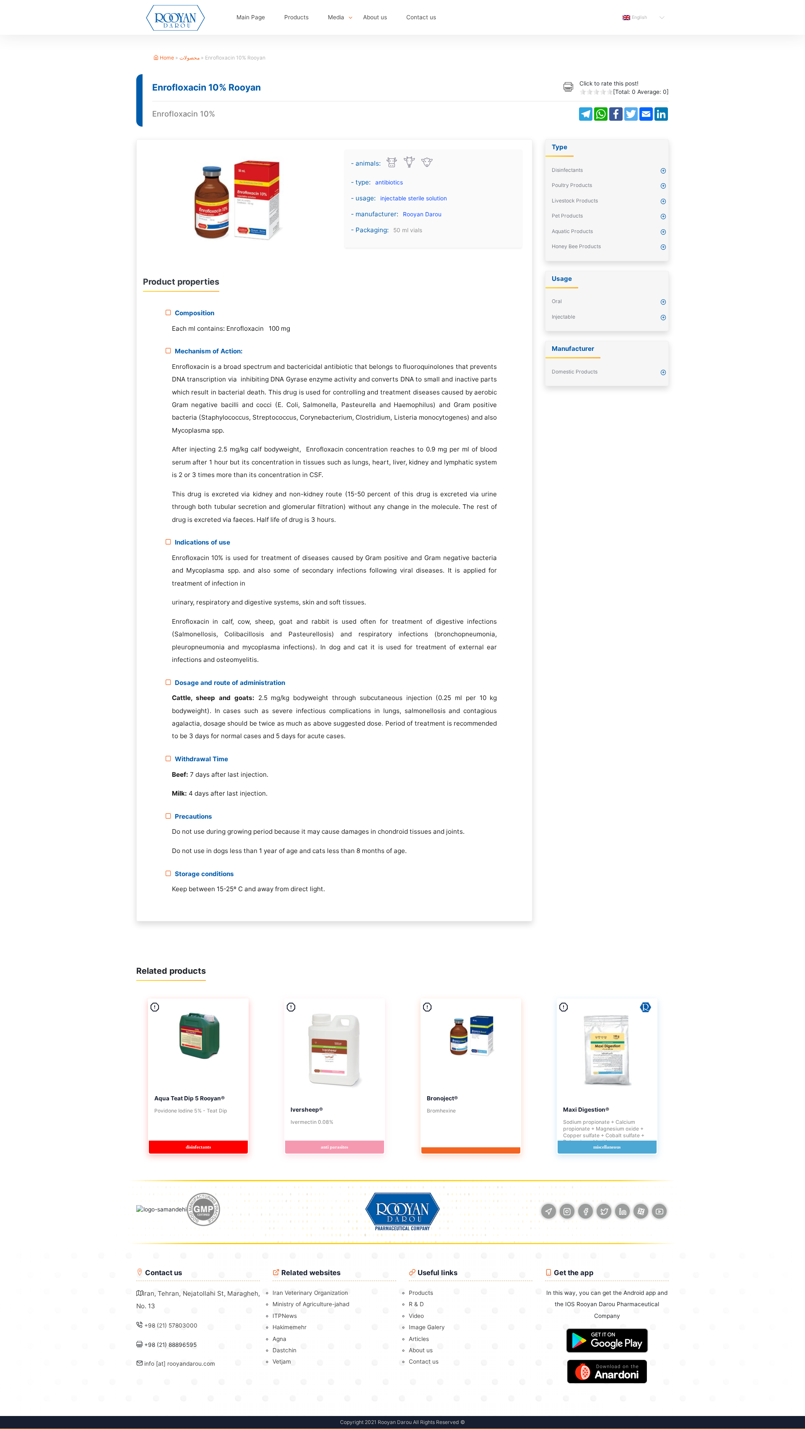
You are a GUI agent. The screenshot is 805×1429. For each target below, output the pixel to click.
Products (296, 17)
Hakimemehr (289, 1327)
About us (375, 17)
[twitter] (604, 1211)
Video (416, 1315)
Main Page (250, 17)
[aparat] (641, 1211)
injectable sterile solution (413, 198)
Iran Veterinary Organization (310, 1292)
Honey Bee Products (576, 246)
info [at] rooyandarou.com (179, 1363)
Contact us (421, 17)
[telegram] (548, 1211)
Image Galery (427, 1327)
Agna (279, 1339)
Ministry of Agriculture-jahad (311, 1304)
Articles (419, 1339)
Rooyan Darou (422, 214)
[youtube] (659, 1211)
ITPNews (285, 1315)
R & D (416, 1304)
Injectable (563, 317)
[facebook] (585, 1211)
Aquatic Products (572, 231)
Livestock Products (575, 200)
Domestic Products (574, 371)
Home (166, 57)
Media (336, 17)
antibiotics (389, 182)
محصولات (189, 57)
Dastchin (284, 1350)
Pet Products (567, 216)
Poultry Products (572, 185)
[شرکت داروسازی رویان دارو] (175, 17)
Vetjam (282, 1361)
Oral (557, 301)
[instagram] (567, 1211)
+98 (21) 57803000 (170, 1325)
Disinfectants (567, 170)
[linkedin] (622, 1211)
